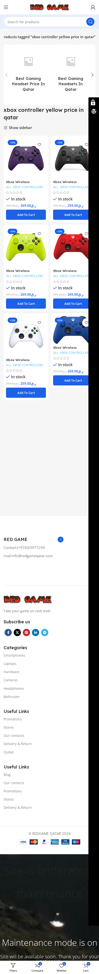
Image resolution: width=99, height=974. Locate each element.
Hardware (11, 671)
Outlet (9, 752)
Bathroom (11, 696)
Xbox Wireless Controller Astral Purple (26, 184)
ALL (8, 187)
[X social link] (17, 632)
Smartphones (14, 655)
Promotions (13, 719)
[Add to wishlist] (39, 145)
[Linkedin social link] (35, 632)
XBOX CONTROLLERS (28, 187)
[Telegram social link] (44, 632)
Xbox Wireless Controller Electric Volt (25, 273)
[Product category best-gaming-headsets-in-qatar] (71, 74)
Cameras (11, 680)
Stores (9, 727)
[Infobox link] (33, 548)
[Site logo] (49, 6)
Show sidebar (20, 128)
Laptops (10, 663)
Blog (7, 774)
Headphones (14, 688)
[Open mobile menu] (6, 7)
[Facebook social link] (8, 632)
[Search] (90, 22)
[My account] (93, 7)
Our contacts (14, 735)
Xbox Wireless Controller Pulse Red (70, 273)
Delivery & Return (18, 743)
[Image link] (28, 599)
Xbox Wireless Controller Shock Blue (71, 349)
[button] (26, 215)
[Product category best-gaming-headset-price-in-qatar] (28, 74)
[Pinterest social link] (26, 632)
